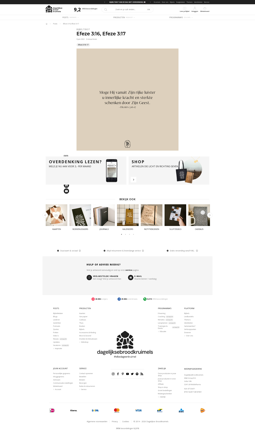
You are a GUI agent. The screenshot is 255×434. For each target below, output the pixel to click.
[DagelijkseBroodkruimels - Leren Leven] (46, 24)
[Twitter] (132, 374)
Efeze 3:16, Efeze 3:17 (71, 24)
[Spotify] (137, 374)
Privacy (115, 421)
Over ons (165, 2)
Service (206, 2)
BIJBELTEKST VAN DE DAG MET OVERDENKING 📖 (131, 2)
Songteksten (180, 2)
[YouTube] (127, 374)
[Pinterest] (122, 374)
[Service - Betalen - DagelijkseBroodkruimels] (52, 410)
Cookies (125, 421)
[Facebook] (118, 374)
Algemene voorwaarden (97, 421)
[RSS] (142, 374)
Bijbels (172, 2)
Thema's (189, 2)
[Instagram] (113, 374)
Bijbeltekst (83, 29)
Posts (55, 24)
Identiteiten (198, 2)
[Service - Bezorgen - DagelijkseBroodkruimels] (202, 410)
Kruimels (157, 2)
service (128, 270)
